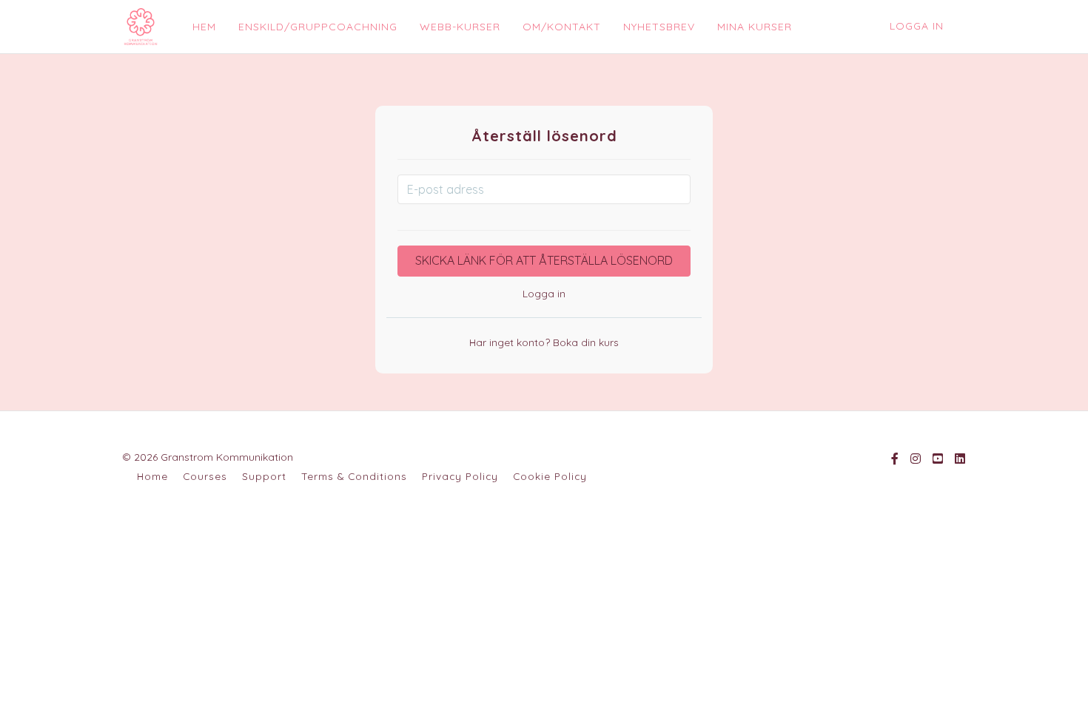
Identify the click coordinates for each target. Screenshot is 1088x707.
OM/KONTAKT (562, 26)
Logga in (917, 26)
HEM (204, 26)
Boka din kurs (584, 342)
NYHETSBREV (659, 26)
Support (264, 476)
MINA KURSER (754, 26)
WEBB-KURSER (460, 26)
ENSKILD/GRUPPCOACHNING (317, 26)
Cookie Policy (550, 476)
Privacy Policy (460, 476)
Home (152, 476)
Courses (205, 476)
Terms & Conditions (354, 476)
